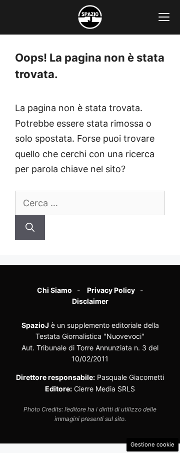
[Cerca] (30, 227)
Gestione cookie (152, 444)
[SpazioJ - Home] (90, 17)
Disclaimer (90, 301)
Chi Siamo (54, 290)
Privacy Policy (111, 290)
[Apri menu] (164, 17)
